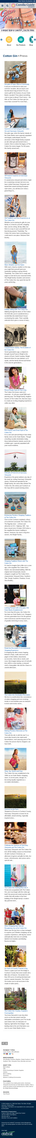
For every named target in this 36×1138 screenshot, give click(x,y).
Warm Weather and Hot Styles (14, 265)
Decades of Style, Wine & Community (16, 84)
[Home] (23, 5)
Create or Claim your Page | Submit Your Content (13, 1113)
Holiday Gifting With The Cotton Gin (16, 309)
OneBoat (11, 1122)
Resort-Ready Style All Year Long (15, 390)
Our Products (20, 45)
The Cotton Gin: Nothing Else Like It (16, 887)
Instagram (6, 1043)
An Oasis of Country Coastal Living (15, 968)
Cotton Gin (10, 55)
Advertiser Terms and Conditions (9, 1117)
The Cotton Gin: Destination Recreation (17, 695)
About (9, 45)
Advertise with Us (6, 1116)
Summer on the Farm (11, 809)
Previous (2, 40)
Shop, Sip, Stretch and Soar (13, 771)
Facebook (3, 1043)
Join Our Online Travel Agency (9, 1114)
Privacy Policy (10, 1105)
